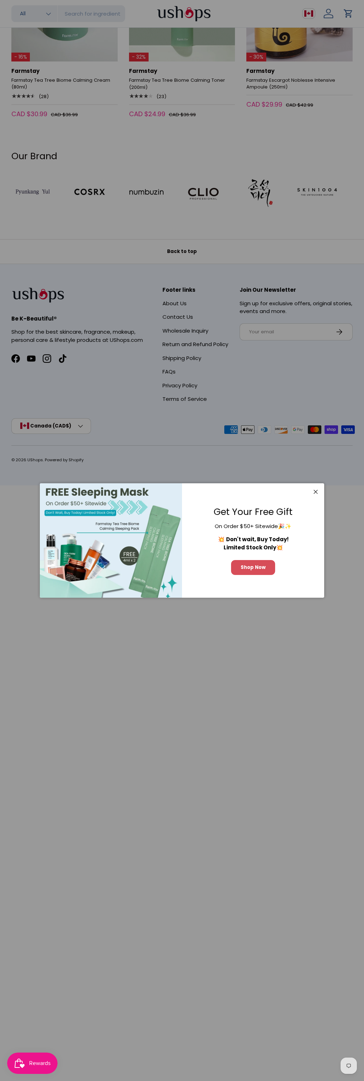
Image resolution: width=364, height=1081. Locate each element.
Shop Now (253, 567)
